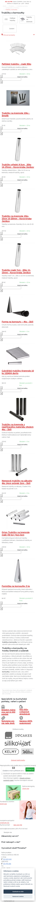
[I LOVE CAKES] (23, 735)
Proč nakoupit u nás (10, 842)
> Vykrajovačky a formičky (12, 8)
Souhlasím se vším (18, 891)
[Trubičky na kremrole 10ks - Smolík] (18, 98)
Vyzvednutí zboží (9, 848)
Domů (4, 6)
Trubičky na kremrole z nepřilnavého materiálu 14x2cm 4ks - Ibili (18, 427)
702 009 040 (7, 859)
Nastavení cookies (18, 896)
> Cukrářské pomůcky (22, 6)
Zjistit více (25, 788)
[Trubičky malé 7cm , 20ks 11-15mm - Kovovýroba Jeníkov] (18, 255)
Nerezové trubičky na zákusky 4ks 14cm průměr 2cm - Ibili (17, 482)
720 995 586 (7, 864)
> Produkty (11, 6)
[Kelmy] (10, 751)
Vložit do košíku (22, 77)
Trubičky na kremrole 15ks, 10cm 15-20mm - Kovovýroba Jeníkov (16, 218)
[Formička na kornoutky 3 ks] (18, 571)
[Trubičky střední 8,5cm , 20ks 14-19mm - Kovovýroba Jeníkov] (18, 149)
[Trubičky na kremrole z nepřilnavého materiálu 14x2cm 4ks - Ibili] (18, 409)
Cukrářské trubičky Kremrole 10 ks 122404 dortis (18, 372)
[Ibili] (8, 735)
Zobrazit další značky (18, 760)
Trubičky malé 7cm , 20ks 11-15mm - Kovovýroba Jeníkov (16, 271)
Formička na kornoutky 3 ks (16, 586)
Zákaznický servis (9, 836)
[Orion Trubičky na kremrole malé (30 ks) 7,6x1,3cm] (18, 517)
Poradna (21, 848)
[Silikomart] (18, 743)
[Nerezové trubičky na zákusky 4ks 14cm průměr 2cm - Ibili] (18, 465)
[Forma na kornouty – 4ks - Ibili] (18, 306)
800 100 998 (18, 825)
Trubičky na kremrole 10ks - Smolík (16, 114)
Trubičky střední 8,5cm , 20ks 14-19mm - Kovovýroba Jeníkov (18, 165)
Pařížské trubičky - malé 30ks (16, 64)
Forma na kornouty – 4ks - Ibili (17, 321)
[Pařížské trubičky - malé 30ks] (18, 49)
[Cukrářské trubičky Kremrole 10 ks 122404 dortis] (18, 355)
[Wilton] (27, 751)
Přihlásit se (30, 769)
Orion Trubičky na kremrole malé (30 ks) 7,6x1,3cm (16, 533)
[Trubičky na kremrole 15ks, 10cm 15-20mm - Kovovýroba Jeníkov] (18, 201)
